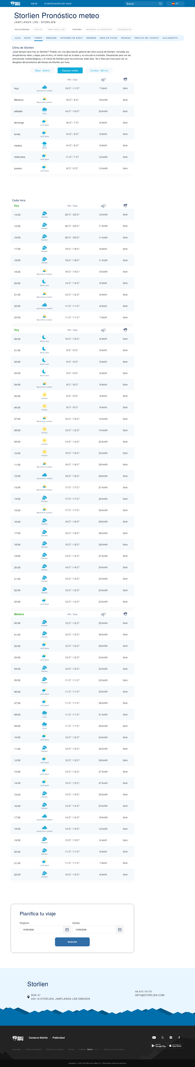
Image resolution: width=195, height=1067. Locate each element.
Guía (18, 38)
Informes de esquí (71, 38)
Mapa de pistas (108, 38)
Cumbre (99, 70)
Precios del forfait (147, 38)
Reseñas (91, 38)
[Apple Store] (175, 1045)
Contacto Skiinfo (38, 1037)
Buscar (72, 941)
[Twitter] (162, 1037)
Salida (76, 923)
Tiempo (38, 38)
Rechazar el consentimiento (114, 1049)
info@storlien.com (149, 995)
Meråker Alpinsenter (99, 29)
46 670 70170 (143, 991)
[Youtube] (154, 1037)
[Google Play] (159, 1045)
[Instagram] (171, 1037)
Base (42, 70)
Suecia (38, 29)
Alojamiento (170, 38)
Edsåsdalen (124, 29)
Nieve (34, 3)
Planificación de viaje (57, 3)
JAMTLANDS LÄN (26, 22)
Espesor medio (70, 70)
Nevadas (126, 38)
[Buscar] (160, 3)
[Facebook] (179, 1037)
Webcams (51, 38)
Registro (24, 923)
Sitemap (71, 1049)
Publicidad (59, 1037)
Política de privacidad (33, 1049)
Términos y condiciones (55, 1049)
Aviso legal (16, 1049)
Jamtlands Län (56, 29)
